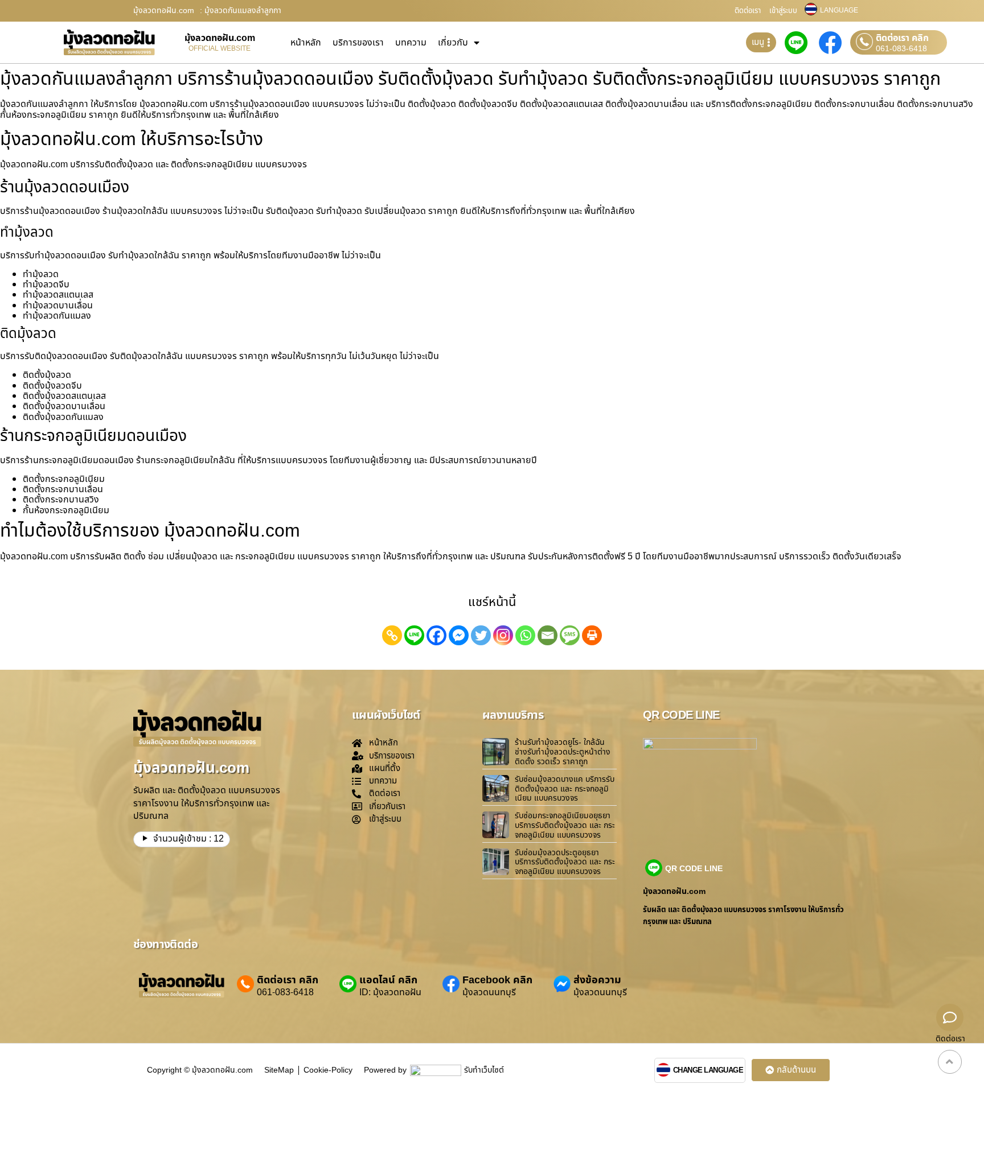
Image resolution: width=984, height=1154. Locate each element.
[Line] (414, 635)
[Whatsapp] (525, 635)
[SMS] (570, 635)
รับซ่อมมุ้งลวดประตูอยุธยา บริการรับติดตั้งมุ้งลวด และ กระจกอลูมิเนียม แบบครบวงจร (565, 862)
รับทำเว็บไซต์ (484, 1070)
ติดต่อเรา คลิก (902, 38)
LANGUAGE (839, 10)
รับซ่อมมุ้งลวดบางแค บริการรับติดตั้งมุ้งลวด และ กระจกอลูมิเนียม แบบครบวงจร (564, 789)
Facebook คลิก (497, 980)
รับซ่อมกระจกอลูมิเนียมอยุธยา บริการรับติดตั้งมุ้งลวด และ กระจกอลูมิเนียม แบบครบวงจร (565, 825)
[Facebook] (436, 635)
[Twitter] (481, 635)
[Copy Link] (392, 635)
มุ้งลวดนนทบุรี (489, 992)
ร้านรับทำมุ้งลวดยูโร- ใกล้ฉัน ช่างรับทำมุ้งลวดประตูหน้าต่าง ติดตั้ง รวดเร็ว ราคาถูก (562, 752)
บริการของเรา (358, 43)
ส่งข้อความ (597, 980)
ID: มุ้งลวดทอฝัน (390, 992)
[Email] (547, 635)
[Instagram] (503, 635)
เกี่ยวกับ (453, 43)
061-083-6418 (901, 49)
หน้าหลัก (305, 43)
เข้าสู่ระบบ (783, 11)
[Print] (592, 635)
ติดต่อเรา (748, 11)
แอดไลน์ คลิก (388, 980)
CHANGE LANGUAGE (708, 1070)
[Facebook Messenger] (459, 635)
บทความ (411, 43)
